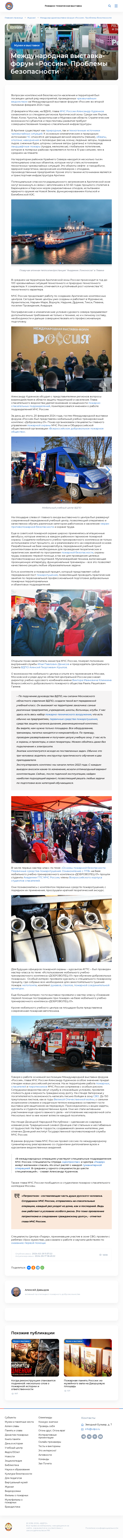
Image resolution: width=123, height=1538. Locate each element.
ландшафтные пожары (26, 146)
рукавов (56, 985)
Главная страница (14, 17)
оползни (16, 140)
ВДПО (25, 667)
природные (53, 130)
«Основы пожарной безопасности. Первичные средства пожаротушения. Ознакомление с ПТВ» (58, 869)
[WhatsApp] (42, 1268)
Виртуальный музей (16, 1482)
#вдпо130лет (12, 1452)
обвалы (101, 136)
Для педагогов (13, 1478)
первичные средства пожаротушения (73, 719)
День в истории (14, 1443)
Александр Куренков (90, 111)
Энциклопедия (13, 1460)
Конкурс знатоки (48, 1421)
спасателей (18, 1086)
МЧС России (68, 111)
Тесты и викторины (49, 1446)
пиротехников (38, 1086)
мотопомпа (29, 985)
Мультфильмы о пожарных (14, 1501)
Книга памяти (12, 1439)
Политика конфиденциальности (102, 1528)
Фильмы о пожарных (16, 1495)
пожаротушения (47, 574)
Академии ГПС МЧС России (41, 877)
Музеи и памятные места (19, 1421)
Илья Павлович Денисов (53, 664)
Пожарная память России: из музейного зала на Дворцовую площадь (84, 1383)
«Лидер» (99, 1161)
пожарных (102, 1083)
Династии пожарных (16, 1434)
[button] (60, 263)
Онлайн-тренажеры (49, 1441)
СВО (96, 1096)
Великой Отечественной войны (74, 1099)
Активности (45, 1454)
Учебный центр (14, 1447)
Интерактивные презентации (47, 1436)
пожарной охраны (39, 425)
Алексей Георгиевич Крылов (48, 667)
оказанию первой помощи (28, 1242)
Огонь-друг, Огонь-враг (51, 1430)
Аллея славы (12, 1426)
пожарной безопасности (77, 552)
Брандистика (12, 1506)
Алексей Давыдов (37, 1289)
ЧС (29, 136)
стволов (67, 985)
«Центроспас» (71, 1161)
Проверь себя (46, 1426)
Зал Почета (45, 1463)
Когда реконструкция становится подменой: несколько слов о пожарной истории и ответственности (33, 1385)
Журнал (31, 17)
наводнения (31, 140)
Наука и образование (17, 1469)
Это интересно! (47, 1450)
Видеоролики (13, 1491)
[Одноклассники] (33, 1268)
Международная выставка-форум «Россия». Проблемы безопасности (76, 17)
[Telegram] (38, 1268)
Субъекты (10, 1417)
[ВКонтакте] (29, 1268)
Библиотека (12, 1465)
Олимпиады (45, 1417)
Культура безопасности (18, 1473)
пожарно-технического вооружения (68, 714)
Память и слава (13, 1430)
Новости (10, 1456)
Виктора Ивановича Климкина (91, 680)
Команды (43, 1459)
